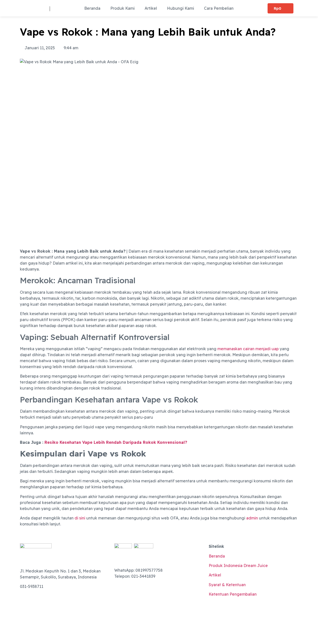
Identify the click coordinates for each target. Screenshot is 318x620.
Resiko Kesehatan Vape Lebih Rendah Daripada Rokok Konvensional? (115, 442)
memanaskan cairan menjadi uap (247, 348)
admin (252, 517)
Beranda (92, 8)
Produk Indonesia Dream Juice (238, 565)
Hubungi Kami (180, 8)
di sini (80, 517)
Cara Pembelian (219, 8)
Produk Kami (122, 8)
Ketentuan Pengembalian (233, 594)
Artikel (151, 8)
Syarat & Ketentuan (227, 584)
